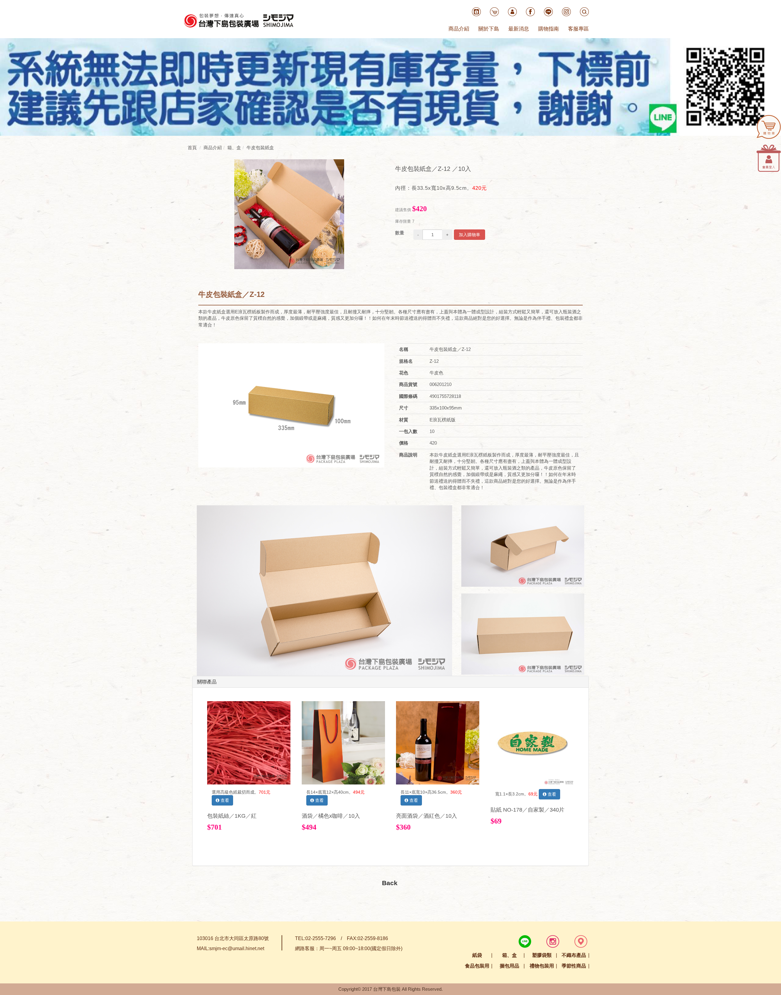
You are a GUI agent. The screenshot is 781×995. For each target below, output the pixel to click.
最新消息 (518, 29)
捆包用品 (509, 965)
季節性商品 (574, 965)
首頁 (192, 147)
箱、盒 (509, 955)
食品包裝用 (477, 965)
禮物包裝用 (542, 965)
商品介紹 (458, 29)
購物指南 (548, 29)
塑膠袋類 (542, 955)
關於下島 (488, 29)
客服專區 (578, 29)
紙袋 (477, 955)
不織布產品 (574, 955)
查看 (224, 800)
